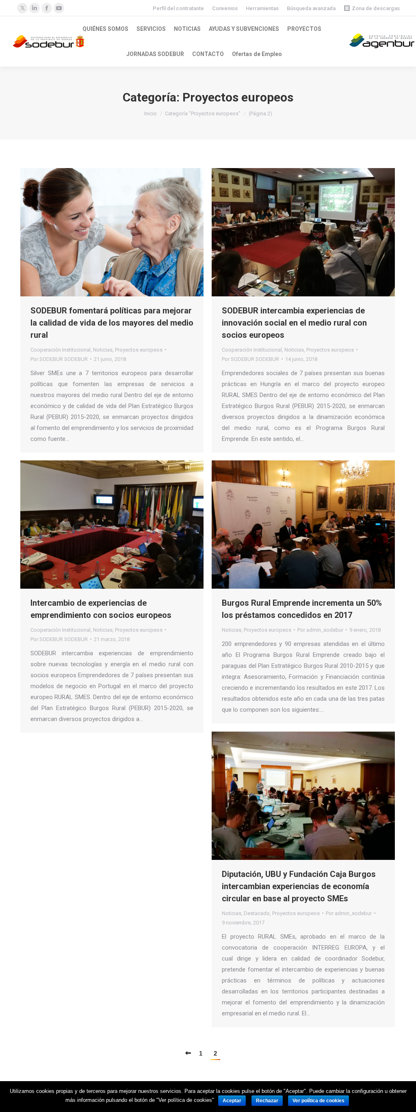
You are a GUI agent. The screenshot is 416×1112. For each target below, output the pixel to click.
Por (59, 359)
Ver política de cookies (318, 1100)
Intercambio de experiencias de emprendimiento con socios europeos (100, 609)
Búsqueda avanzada (311, 8)
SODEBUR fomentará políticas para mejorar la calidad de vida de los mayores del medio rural (111, 323)
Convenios (225, 8)
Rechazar (267, 1100)
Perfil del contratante (178, 8)
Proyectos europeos (138, 350)
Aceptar (232, 1100)
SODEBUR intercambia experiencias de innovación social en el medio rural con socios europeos (294, 323)
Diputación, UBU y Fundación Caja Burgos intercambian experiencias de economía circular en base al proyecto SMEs (299, 886)
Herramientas (262, 8)
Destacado (257, 913)
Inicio (150, 113)
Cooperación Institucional (60, 350)
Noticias (103, 350)
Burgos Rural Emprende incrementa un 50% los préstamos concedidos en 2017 (302, 609)
